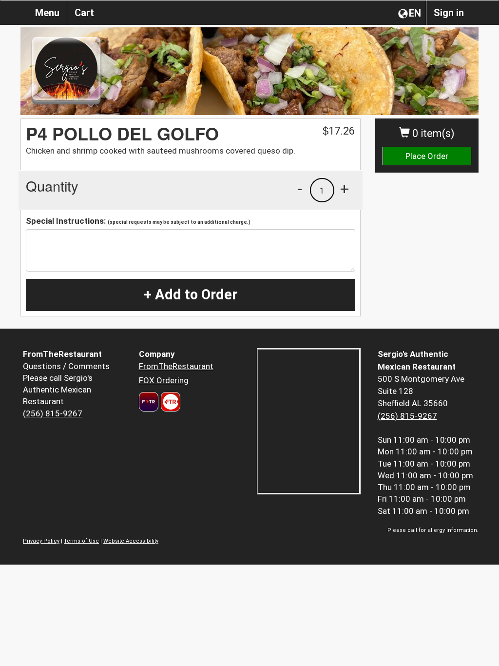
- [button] (299, 188)
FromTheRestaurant (176, 366)
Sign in (449, 13)
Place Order (426, 156)
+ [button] (344, 188)
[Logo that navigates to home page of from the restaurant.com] (148, 401)
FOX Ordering (164, 380)
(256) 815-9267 (52, 413)
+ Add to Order (190, 294)
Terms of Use (81, 541)
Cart (84, 13)
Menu (47, 13)
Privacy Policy (41, 541)
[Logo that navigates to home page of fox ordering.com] (169, 401)
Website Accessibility (130, 541)
